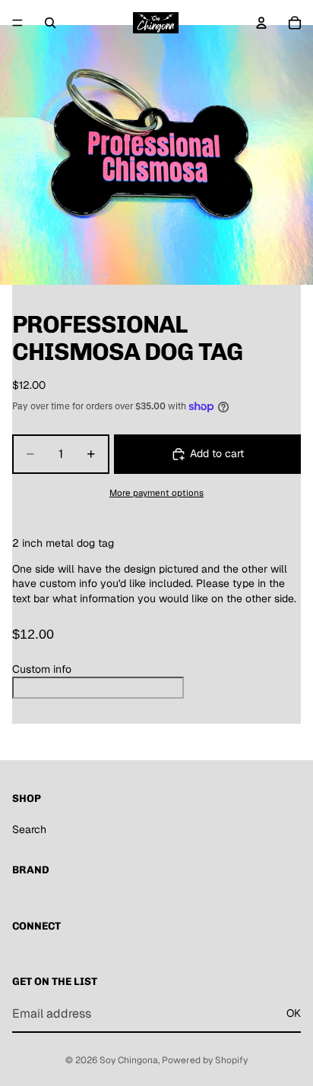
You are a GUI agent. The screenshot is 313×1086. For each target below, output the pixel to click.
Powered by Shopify (205, 1060)
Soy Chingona (129, 1060)
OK (293, 1014)
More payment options (156, 492)
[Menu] (17, 22)
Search (29, 829)
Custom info (41, 669)
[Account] (261, 22)
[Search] (50, 22)
